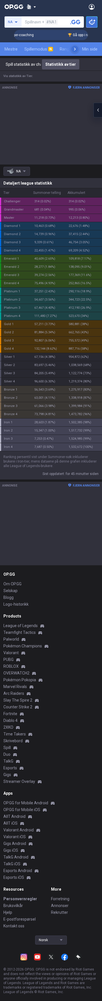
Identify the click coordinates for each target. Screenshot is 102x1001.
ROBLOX (11, 666)
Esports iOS (13, 877)
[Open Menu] (91, 6)
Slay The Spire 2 (17, 700)
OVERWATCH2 (16, 673)
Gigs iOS (10, 850)
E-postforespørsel (19, 919)
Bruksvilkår (13, 905)
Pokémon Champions (22, 646)
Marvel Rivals (15, 686)
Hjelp (7, 912)
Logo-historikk (16, 604)
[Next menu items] (75, 49)
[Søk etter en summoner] (75, 22)
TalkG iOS (11, 864)
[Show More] (31, 6)
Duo (6, 754)
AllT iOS (10, 823)
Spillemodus (38, 49)
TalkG (8, 761)
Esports (10, 768)
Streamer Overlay (19, 781)
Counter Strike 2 (17, 707)
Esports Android (17, 870)
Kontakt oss (13, 926)
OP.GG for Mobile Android (25, 803)
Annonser (60, 905)
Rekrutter (59, 912)
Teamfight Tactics (19, 632)
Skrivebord (13, 741)
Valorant (11, 652)
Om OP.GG (12, 584)
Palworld (11, 639)
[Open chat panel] (98, 110)
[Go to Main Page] (14, 7)
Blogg (8, 597)
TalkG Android (15, 857)
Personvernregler (20, 899)
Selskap (10, 590)
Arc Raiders (13, 693)
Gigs (7, 774)
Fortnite (10, 713)
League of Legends (20, 625)
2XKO (8, 727)
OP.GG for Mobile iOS (21, 809)
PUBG (8, 659)
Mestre (11, 49)
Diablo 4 (10, 720)
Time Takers (14, 734)
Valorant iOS (14, 836)
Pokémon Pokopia (19, 680)
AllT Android (14, 816)
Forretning (60, 899)
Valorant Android (18, 830)
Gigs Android (14, 843)
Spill (7, 747)
